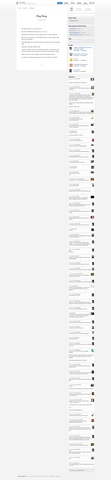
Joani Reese (71, 337)
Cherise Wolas (42, 20)
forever (71, 41)
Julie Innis (71, 161)
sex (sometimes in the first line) (81, 54)
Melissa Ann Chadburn (73, 178)
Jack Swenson (72, 268)
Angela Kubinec (72, 414)
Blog (85, 3)
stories (60, 3)
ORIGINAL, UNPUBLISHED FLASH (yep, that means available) (83, 48)
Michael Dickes (72, 189)
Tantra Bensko (72, 457)
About (30, 476)
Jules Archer (71, 216)
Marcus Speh (71, 86)
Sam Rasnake (71, 93)
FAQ (44, 476)
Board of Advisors (39, 476)
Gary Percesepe (72, 384)
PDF (26, 8)
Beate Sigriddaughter (73, 419)
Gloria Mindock (72, 294)
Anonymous (71, 117)
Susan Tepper (71, 426)
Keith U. (70, 286)
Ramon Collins (72, 349)
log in (75, 470)
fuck (75, 41)
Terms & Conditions (50, 476)
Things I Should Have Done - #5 (77, 34)
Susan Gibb (71, 196)
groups (73, 3)
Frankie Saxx (71, 463)
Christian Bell (71, 155)
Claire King (71, 184)
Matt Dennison (72, 78)
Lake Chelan (72, 28)
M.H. (70, 166)
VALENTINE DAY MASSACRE (80, 64)
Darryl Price (71, 110)
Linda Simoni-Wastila (73, 273)
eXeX (70, 229)
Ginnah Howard (72, 392)
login (91, 3)
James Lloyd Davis (72, 399)
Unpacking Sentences (75, 32)
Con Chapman (72, 332)
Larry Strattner (72, 139)
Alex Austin (71, 234)
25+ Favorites (77, 70)
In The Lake (72, 30)
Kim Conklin (71, 210)
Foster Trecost (72, 144)
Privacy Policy (58, 476)
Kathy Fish (71, 124)
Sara (70, 131)
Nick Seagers (71, 326)
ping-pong (79, 41)
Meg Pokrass (71, 371)
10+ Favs (76, 59)
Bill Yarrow (71, 172)
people (66, 3)
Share (32, 8)
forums (79, 3)
